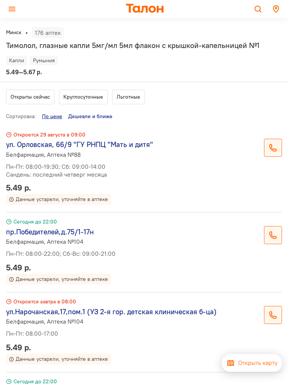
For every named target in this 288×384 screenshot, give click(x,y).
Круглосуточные (83, 96)
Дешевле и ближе (90, 116)
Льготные (128, 96)
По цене (52, 116)
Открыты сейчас (30, 96)
